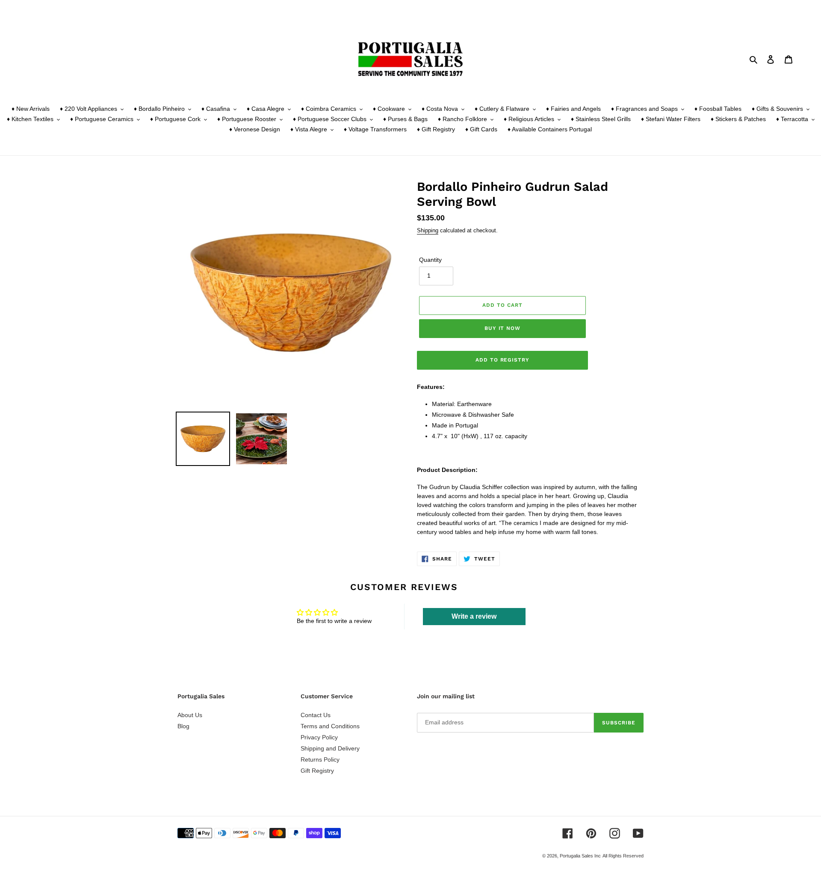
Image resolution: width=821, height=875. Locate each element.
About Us (189, 715)
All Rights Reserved (623, 855)
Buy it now (502, 328)
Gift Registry (317, 770)
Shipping (427, 230)
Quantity (430, 259)
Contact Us (316, 715)
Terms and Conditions (330, 726)
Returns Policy (320, 759)
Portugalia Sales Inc (580, 855)
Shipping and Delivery (330, 748)
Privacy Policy (319, 737)
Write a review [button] (474, 616)
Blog (183, 726)
